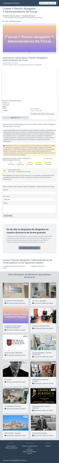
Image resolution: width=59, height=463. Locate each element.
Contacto (48, 446)
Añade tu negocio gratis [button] (48, 3)
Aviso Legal (29, 450)
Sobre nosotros (11, 446)
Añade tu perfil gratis (11, 448)
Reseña (5, 203)
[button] (29, 52)
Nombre (5, 190)
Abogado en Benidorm (38, 266)
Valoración (6, 196)
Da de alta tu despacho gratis (29, 248)
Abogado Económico (12, 3)
